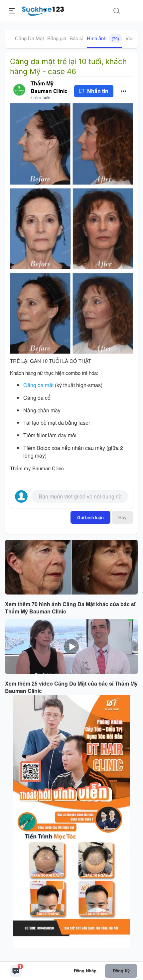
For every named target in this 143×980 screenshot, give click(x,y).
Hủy (122, 517)
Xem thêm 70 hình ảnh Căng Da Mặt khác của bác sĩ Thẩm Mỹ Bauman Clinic (70, 607)
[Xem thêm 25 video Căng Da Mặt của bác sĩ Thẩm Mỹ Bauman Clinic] (71, 646)
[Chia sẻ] (123, 91)
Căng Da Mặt (29, 38)
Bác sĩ (76, 38)
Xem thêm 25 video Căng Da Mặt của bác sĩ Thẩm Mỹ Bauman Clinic (71, 687)
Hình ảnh (103, 38)
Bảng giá (56, 38)
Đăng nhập (85, 970)
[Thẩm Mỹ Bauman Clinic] (19, 90)
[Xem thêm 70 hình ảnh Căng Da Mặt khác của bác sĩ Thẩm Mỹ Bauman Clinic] (71, 567)
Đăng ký (121, 970)
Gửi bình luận (90, 517)
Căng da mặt (38, 385)
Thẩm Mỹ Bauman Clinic (49, 87)
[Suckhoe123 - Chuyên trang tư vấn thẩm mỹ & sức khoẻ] (43, 10)
